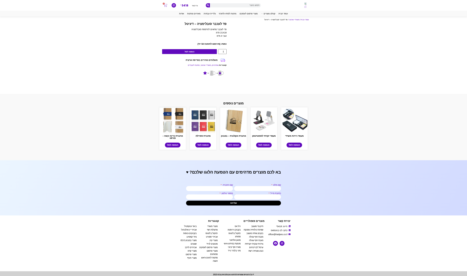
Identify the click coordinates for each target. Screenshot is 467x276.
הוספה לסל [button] (294, 145)
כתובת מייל (275, 193)
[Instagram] (174, 5)
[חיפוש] (208, 5)
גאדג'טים (215, 65)
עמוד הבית (305, 20)
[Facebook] (275, 243)
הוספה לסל (189, 52)
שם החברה (227, 185)
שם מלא (277, 185)
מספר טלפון (227, 193)
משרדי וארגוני (294, 20)
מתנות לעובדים (194, 65)
